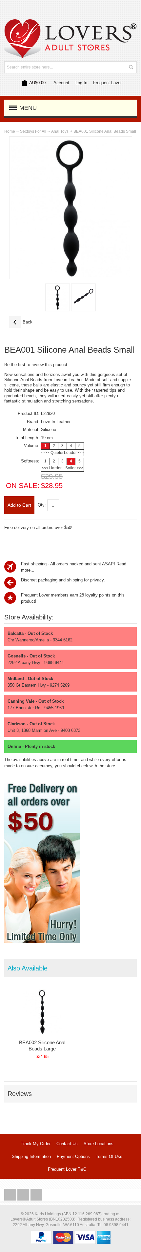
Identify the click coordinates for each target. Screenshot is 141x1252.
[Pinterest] (36, 1194)
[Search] (131, 67)
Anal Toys (60, 131)
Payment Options (73, 1156)
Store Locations (98, 1143)
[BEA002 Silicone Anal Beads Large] (42, 1012)
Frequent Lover (107, 82)
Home (9, 131)
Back (20, 322)
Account (61, 82)
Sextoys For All (33, 131)
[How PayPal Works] (71, 1233)
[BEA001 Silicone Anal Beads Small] (57, 298)
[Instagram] (23, 1194)
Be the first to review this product (35, 364)
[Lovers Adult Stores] (70, 22)
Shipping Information (31, 1156)
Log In (81, 82)
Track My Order (35, 1143)
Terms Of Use (109, 1156)
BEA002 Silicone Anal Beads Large (42, 1045)
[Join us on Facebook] (10, 1194)
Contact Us (67, 1143)
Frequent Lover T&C (67, 1169)
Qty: (42, 504)
